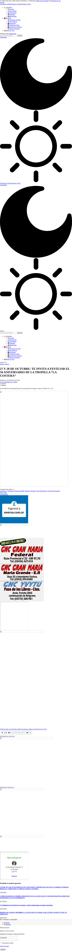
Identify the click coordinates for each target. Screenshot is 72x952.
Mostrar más (12, 33)
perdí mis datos (4, 946)
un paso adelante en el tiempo (8, 382)
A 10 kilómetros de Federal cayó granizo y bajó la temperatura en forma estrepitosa (26, 905)
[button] (2, 2)
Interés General (4, 364)
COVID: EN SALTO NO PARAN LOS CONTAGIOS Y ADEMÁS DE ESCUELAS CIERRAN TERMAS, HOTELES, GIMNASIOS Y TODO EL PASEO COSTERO (34, 888)
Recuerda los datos (7, 943)
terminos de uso (56, 1)
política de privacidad (42, 1)
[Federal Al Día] (15, 4)
